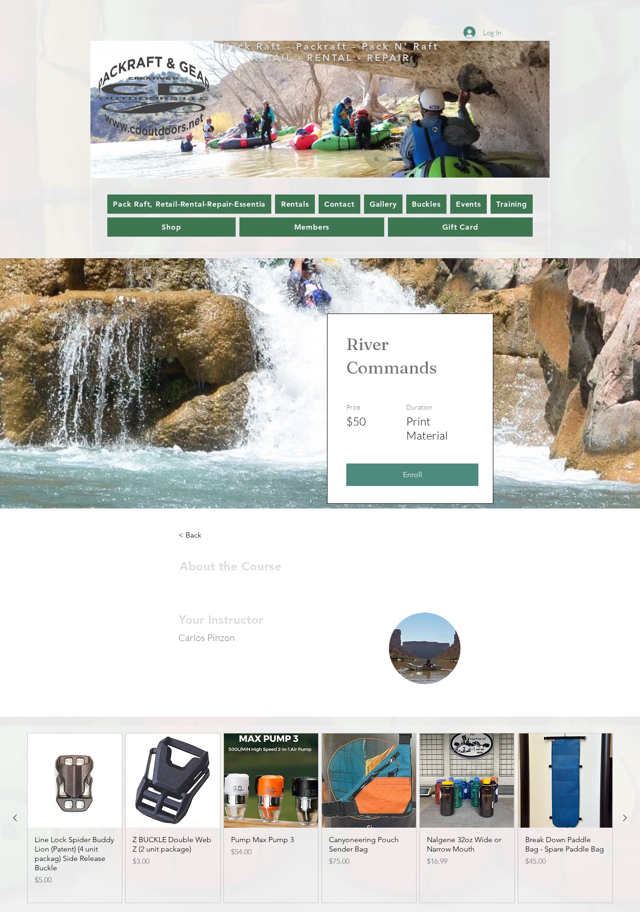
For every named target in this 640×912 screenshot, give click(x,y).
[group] (320, 818)
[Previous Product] (15, 817)
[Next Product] (625, 817)
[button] (412, 474)
